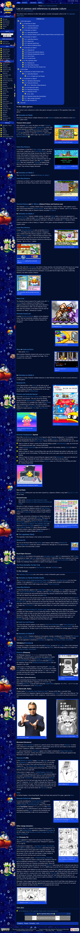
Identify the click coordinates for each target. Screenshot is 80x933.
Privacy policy (39, 930)
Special (34, 394)
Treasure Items (40, 127)
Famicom (47, 461)
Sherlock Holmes (22, 204)
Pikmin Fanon (6, 101)
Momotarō (67, 745)
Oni (18, 751)
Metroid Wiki (6, 91)
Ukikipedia (5, 110)
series (40, 133)
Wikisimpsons (6, 134)
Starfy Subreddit (6, 43)
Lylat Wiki (5, 90)
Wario (53, 216)
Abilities (39, 542)
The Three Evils (22, 565)
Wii (63, 636)
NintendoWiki (6, 95)
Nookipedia (5, 97)
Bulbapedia (5, 65)
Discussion (24, 2)
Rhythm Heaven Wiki (7, 103)
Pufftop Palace (34, 391)
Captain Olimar (50, 683)
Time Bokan (54, 567)
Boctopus (19, 619)
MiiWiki (4, 93)
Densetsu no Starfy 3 (26, 214)
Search (7, 31)
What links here (6, 49)
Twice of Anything (54, 584)
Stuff (64, 220)
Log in (76, 0)
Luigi (18, 133)
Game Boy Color (38, 129)
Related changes (6, 51)
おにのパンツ (72, 492)
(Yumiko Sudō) (31, 578)
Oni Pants (22, 492)
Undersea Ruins (21, 218)
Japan (41, 441)
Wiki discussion (6, 21)
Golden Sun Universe (7, 78)
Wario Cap (68, 368)
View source (33, 2)
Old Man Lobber (21, 601)
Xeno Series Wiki (6, 118)
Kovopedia (5, 86)
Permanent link (6, 56)
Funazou (27, 206)
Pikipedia (5, 99)
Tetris (18, 792)
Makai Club (20, 298)
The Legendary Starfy (41, 523)
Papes (76, 556)
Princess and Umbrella (24, 394)
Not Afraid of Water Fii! (30, 609)
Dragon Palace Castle (66, 751)
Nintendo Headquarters (24, 434)
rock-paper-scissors (49, 556)
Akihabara (47, 645)
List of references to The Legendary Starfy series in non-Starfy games (38, 911)
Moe (56, 166)
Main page (5, 19)
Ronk (59, 556)
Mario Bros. (26, 683)
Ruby (18, 160)
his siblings (63, 167)
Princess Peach (32, 406)
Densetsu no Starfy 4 (26, 375)
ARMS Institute (6, 64)
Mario (18, 356)
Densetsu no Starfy (25, 115)
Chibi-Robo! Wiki (7, 67)
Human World (41, 590)
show (68, 913)
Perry (34, 408)
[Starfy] (34, 917)
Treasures (47, 125)
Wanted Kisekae (31, 400)
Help (4, 28)
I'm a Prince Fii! (29, 605)
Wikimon (5, 132)
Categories (20, 923)
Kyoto (36, 441)
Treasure (36, 162)
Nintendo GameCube (24, 313)
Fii (49, 670)
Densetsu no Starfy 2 (26, 173)
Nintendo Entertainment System (42, 662)
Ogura (27, 125)
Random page (6, 24)
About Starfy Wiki (50, 930)
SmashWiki (5, 105)
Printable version (6, 54)
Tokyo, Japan (61, 645)
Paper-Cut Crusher (26, 560)
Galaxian (40, 531)
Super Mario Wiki (7, 108)
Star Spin (53, 873)
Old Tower (47, 402)
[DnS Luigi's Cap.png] (29, 136)
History (40, 2)
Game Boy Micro (61, 443)
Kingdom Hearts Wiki (7, 88)
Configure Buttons (24, 544)
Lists (37, 923)
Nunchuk (51, 777)
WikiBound (5, 116)
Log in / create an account (49, 5)
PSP (31, 527)
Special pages (6, 52)
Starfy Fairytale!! (28, 745)
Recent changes (6, 22)
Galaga (69, 526)
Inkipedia (5, 84)
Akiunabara (41, 640)
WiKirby (4, 114)
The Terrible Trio (21, 556)
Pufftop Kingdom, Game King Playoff (27, 804)
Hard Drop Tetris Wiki (8, 80)
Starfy (42, 160)
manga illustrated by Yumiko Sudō (34, 580)
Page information (6, 58)
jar (42, 591)
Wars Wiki (5, 112)
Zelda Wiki (5, 120)
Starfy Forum (6, 41)
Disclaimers (59, 930)
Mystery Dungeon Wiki (8, 136)
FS (44, 670)
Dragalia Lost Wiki (7, 69)
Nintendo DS (21, 383)
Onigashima (35, 751)
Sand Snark (24, 235)
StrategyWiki (5, 106)
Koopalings (27, 512)
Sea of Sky (21, 131)
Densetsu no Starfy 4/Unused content (36, 500)
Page (18, 2)
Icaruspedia (5, 82)
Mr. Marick (57, 693)
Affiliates (5, 26)
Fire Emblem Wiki (7, 75)
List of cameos (29, 10)
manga (31, 574)
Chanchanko (31, 267)
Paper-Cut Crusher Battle (62, 560)
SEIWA (4, 129)
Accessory (73, 368)
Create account (71, 0)
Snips (34, 558)
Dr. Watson (35, 204)
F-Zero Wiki (5, 76)
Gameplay (32, 923)
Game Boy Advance (23, 147)
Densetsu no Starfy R (26, 633)
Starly (34, 385)
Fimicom (55, 638)
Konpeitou (55, 439)
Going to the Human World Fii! (27, 591)
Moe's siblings (37, 149)
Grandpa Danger (27, 830)
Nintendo (51, 117)
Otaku (51, 647)
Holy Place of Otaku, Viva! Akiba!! (63, 640)
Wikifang (5, 130)
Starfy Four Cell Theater (40, 582)
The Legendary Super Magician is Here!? (36, 691)
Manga (26, 923)
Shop (45, 439)
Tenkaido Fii (28, 777)
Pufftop (20, 134)
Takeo (61, 590)
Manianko (40, 439)
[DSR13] (57, 917)
